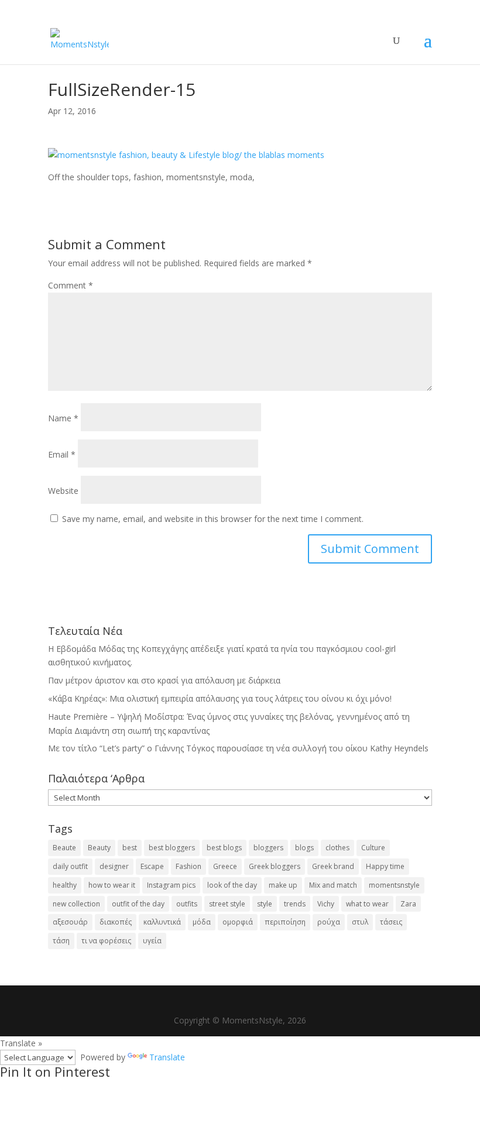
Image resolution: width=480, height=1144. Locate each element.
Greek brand (333, 866)
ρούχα (328, 922)
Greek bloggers (274, 866)
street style (227, 904)
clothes (337, 848)
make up (283, 885)
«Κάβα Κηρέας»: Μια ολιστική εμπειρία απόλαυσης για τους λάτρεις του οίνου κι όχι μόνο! (220, 698)
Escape (152, 866)
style (264, 904)
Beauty (99, 848)
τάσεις (391, 922)
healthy (65, 885)
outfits (186, 904)
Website (63, 490)
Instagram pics (171, 885)
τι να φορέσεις (106, 941)
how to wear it (111, 885)
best (129, 848)
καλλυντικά (162, 922)
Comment (70, 285)
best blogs (224, 848)
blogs (304, 848)
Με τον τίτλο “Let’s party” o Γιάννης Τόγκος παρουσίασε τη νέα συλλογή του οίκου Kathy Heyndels (238, 748)
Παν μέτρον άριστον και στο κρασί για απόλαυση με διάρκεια (164, 680)
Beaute (64, 848)
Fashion (188, 866)
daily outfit (70, 866)
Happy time (385, 866)
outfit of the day (138, 904)
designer (114, 866)
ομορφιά (237, 922)
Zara (408, 904)
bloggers (268, 848)
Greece (225, 866)
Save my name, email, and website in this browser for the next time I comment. (213, 518)
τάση (61, 941)
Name (63, 418)
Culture (373, 848)
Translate (167, 1057)
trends (295, 904)
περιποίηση (285, 922)
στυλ (360, 922)
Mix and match (333, 885)
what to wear (367, 904)
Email (62, 454)
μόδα (202, 922)
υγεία (152, 941)
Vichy (325, 904)
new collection (76, 904)
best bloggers (172, 848)
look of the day (232, 885)
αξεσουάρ (70, 922)
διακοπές (116, 922)
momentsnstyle (394, 885)
